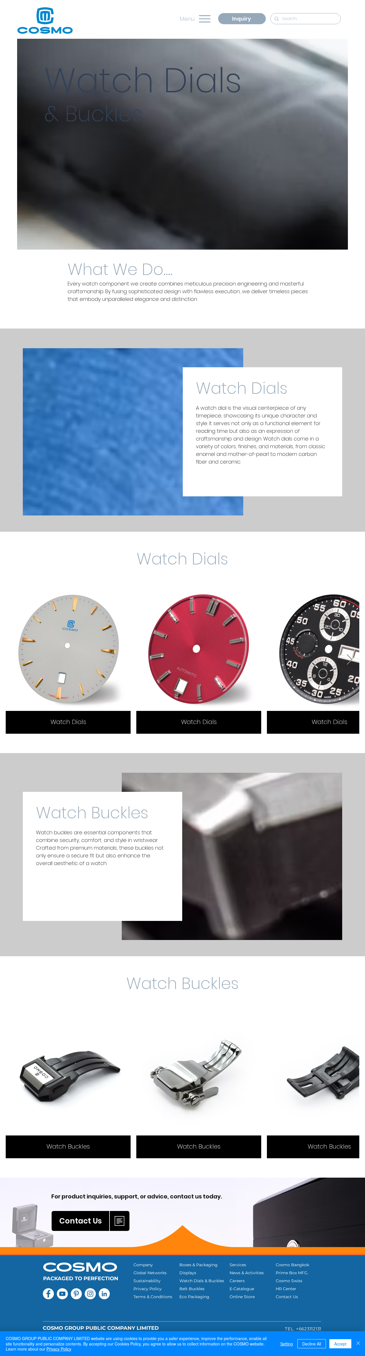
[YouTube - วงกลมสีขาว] (62, 1293)
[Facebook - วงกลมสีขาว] (48, 1293)
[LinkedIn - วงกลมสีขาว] (104, 1293)
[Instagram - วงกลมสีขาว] (90, 1293)
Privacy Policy (58, 1349)
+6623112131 (308, 1328)
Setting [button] (286, 1344)
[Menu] (204, 18)
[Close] (358, 1343)
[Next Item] (349, 659)
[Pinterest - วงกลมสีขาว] (76, 1293)
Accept (340, 1344)
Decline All (311, 1344)
